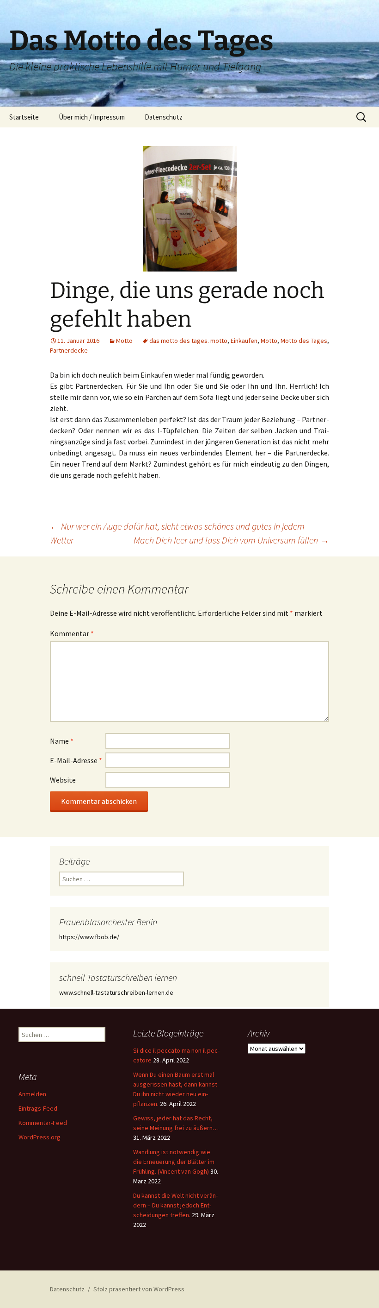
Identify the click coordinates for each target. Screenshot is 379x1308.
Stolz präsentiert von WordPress (138, 1289)
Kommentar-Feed (42, 1122)
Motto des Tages (304, 340)
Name (61, 741)
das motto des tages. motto (188, 340)
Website (63, 779)
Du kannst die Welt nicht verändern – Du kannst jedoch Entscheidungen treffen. (175, 1205)
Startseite (24, 117)
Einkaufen (244, 340)
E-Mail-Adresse (76, 760)
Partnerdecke (69, 350)
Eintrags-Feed (37, 1108)
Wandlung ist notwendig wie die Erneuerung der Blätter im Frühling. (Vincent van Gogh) (173, 1161)
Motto (124, 340)
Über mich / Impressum (92, 117)
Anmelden (32, 1094)
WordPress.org (39, 1137)
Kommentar (72, 633)
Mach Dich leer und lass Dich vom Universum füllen (231, 540)
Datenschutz (164, 117)
